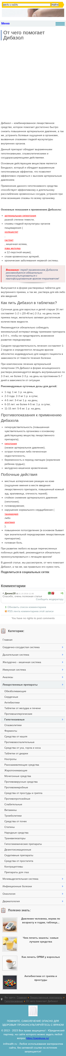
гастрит (9, 240)
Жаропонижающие (15, 770)
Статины (9, 826)
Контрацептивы (13, 866)
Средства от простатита (18, 860)
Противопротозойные (17, 798)
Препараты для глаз (16, 872)
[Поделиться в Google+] (11, 578)
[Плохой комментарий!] (52, 593)
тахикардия (11, 513)
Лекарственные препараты (20, 684)
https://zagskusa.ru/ (37, 1038)
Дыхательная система (16, 654)
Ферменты (10, 730)
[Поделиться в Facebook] (4, 578)
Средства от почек (15, 821)
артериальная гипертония (20, 215)
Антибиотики (12, 702)
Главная (7, 639)
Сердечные (11, 696)
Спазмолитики (13, 725)
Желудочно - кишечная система (22, 662)
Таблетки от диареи (16, 753)
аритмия (10, 522)
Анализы (8, 677)
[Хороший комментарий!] (49, 593)
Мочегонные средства (17, 776)
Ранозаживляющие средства (21, 764)
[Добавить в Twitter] (32, 578)
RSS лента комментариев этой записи (31, 611)
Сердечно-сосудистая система (21, 647)
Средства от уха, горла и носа (22, 747)
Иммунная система (14, 669)
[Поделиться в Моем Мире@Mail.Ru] (18, 578)
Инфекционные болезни (17, 886)
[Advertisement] (33, 81)
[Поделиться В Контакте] (39, 578)
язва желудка (13, 248)
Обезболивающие (15, 691)
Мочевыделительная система (20, 878)
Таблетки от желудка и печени (22, 708)
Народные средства (16, 832)
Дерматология (11, 901)
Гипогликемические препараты (23, 843)
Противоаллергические (18, 713)
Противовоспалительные (19, 742)
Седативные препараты (18, 855)
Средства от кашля (15, 736)
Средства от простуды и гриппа (23, 793)
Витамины (10, 810)
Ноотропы (10, 759)
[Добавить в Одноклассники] (25, 578)
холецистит (11, 231)
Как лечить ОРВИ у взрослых (41, 956)
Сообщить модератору (49, 599)
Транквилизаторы (14, 838)
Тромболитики (13, 815)
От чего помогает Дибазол (24, 35)
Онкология (9, 893)
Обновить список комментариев (27, 607)
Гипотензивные (14, 719)
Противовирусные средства (21, 781)
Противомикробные (16, 787)
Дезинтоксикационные (17, 849)
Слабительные (13, 804)
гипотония (11, 443)
